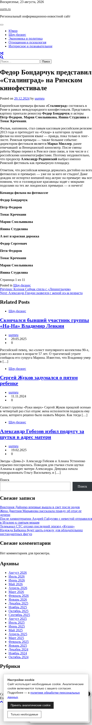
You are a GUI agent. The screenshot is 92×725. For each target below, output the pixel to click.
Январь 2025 (18, 645)
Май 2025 (16, 630)
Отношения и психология (27, 42)
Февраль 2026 (19, 595)
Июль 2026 (17, 576)
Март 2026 (16, 592)
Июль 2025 (17, 622)
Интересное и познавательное (30, 46)
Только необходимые (24, 714)
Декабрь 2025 (18, 603)
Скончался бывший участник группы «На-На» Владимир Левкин (44, 323)
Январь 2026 (18, 599)
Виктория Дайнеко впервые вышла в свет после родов (40, 507)
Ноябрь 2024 (18, 653)
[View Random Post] (1, 53)
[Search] (1, 57)
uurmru (40, 98)
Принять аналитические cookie (30, 705)
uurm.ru (5, 9)
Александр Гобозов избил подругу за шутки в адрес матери (42, 434)
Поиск (4, 480)
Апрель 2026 (18, 588)
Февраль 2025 (19, 642)
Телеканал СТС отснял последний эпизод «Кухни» (37, 526)
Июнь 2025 (17, 626)
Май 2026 (16, 584)
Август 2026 (18, 572)
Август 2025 (18, 618)
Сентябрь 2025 (19, 615)
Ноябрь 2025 (18, 607)
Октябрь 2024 (18, 657)
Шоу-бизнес (17, 34)
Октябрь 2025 (18, 611)
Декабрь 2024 (18, 649)
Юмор (13, 31)
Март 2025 (16, 638)
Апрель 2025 (18, 634)
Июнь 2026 (17, 580)
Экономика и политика (26, 38)
